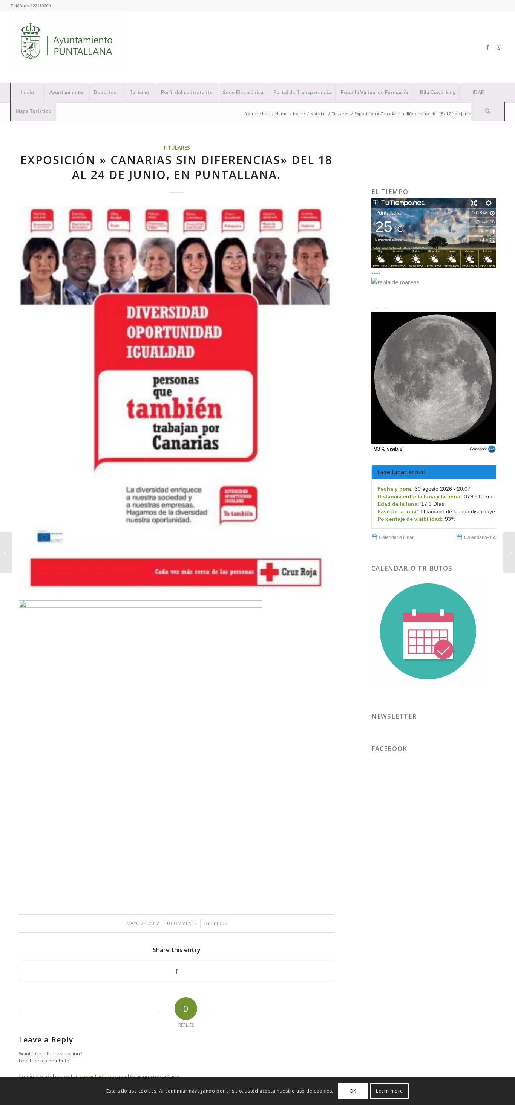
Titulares (176, 147)
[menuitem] (27, 92)
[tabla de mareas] (433, 282)
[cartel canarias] (176, 399)
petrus (219, 923)
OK (352, 1090)
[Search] (488, 111)
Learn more (389, 1090)
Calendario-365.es (483, 537)
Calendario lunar (396, 537)
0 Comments (181, 923)
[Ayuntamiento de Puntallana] (66, 47)
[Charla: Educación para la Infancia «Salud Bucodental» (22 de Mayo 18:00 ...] (6, 552)
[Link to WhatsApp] (499, 47)
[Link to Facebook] (488, 47)
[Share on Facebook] (176, 971)
